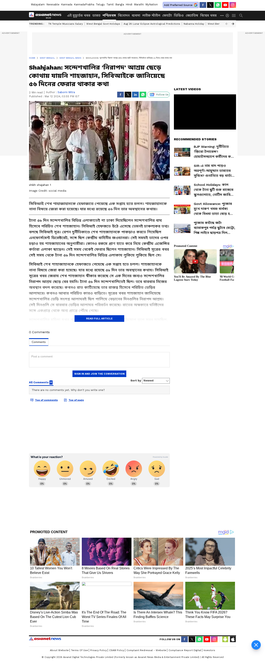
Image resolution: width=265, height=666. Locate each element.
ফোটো (167, 15)
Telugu (100, 4)
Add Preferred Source (178, 5)
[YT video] (225, 5)
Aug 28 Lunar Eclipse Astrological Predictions (152, 23)
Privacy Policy (98, 650)
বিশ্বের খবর (208, 15)
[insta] (232, 5)
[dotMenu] (222, 15)
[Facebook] (203, 5)
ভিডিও (179, 15)
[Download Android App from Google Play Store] (225, 639)
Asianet (45, 638)
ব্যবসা (136, 15)
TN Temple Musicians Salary (65, 23)
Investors (209, 650)
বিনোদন (124, 15)
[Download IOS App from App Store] (232, 639)
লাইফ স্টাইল (151, 15)
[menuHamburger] (234, 15)
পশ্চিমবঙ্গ (109, 15)
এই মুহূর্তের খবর (78, 15)
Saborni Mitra (66, 92)
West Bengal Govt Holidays (103, 23)
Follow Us (162, 94)
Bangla (119, 4)
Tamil (110, 4)
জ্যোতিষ (192, 15)
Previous (227, 24)
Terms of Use (79, 650)
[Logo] (46, 15)
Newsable (52, 4)
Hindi (129, 4)
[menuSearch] (241, 15)
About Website (59, 650)
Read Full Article (99, 318)
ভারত (96, 15)
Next (233, 24)
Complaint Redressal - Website (146, 650)
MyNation (151, 4)
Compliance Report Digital (185, 650)
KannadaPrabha (84, 4)
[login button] (228, 15)
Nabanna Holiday (194, 23)
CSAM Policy (116, 650)
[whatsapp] (217, 5)
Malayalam (38, 4)
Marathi (139, 4)
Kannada (66, 4)
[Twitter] (210, 5)
